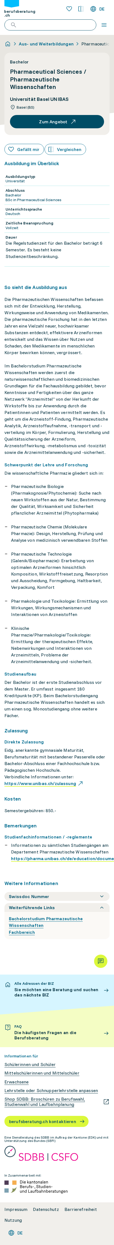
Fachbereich (22, 932)
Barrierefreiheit (80, 1209)
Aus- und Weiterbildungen (46, 44)
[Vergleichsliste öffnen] (80, 8)
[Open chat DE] (100, 961)
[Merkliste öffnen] (69, 8)
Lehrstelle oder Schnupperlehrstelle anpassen (51, 1090)
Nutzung (13, 1220)
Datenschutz (46, 1209)
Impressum (15, 1209)
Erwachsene (16, 1082)
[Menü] (104, 24)
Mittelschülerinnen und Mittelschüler (41, 1073)
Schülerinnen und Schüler (30, 1064)
